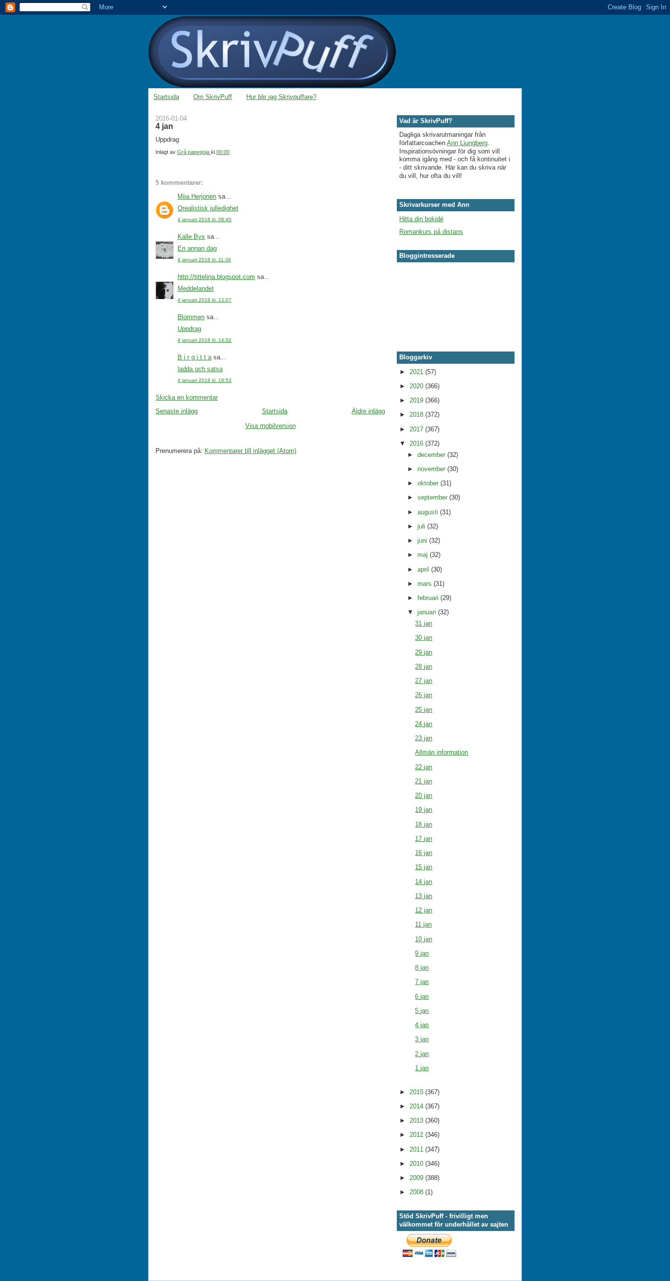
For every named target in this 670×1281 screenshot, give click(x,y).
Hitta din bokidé (421, 219)
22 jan (423, 767)
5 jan (422, 1010)
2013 (417, 1120)
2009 (417, 1177)
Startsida (166, 96)
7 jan (422, 981)
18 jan (423, 824)
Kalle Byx (191, 236)
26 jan (423, 695)
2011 (417, 1149)
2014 (417, 1106)
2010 (417, 1163)
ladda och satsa (200, 369)
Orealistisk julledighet (208, 208)
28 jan (423, 666)
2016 (417, 443)
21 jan (423, 781)
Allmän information (441, 752)
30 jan (423, 637)
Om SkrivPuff (212, 96)
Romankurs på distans (431, 231)
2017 (417, 429)
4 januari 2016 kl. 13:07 (205, 299)
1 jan (422, 1068)
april (424, 569)
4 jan (422, 1025)
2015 (417, 1092)
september (433, 497)
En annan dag (197, 248)
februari (428, 598)
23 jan (423, 738)
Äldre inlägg (368, 411)
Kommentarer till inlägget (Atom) (250, 450)
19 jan (423, 809)
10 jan (423, 939)
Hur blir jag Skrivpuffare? (281, 96)
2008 (417, 1192)
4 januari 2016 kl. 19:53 (205, 380)
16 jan (423, 852)
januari (427, 612)
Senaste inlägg (176, 411)
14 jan (423, 881)
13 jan (423, 896)
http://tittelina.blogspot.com (216, 276)
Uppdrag (189, 328)
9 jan (422, 953)
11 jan (423, 924)
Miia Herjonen (197, 196)
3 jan (422, 1039)
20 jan (423, 795)
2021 (417, 372)
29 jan (423, 652)
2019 (417, 400)
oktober (428, 483)
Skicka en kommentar (186, 397)
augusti (428, 512)
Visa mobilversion (270, 425)
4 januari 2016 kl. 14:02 (205, 340)
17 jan (423, 838)
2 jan (422, 1053)
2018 (417, 414)
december (432, 454)
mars (425, 583)
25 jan (423, 709)
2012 (417, 1134)
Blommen (191, 317)
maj (423, 554)
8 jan (422, 967)
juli (422, 526)
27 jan (423, 680)
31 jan (423, 623)
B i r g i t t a (194, 357)
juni (423, 540)
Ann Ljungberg (467, 143)
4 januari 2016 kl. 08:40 (205, 219)
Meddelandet (196, 288)
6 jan (422, 996)
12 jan (423, 910)
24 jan (423, 724)
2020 (417, 386)
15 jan (423, 867)
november (432, 469)
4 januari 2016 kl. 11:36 (204, 259)
